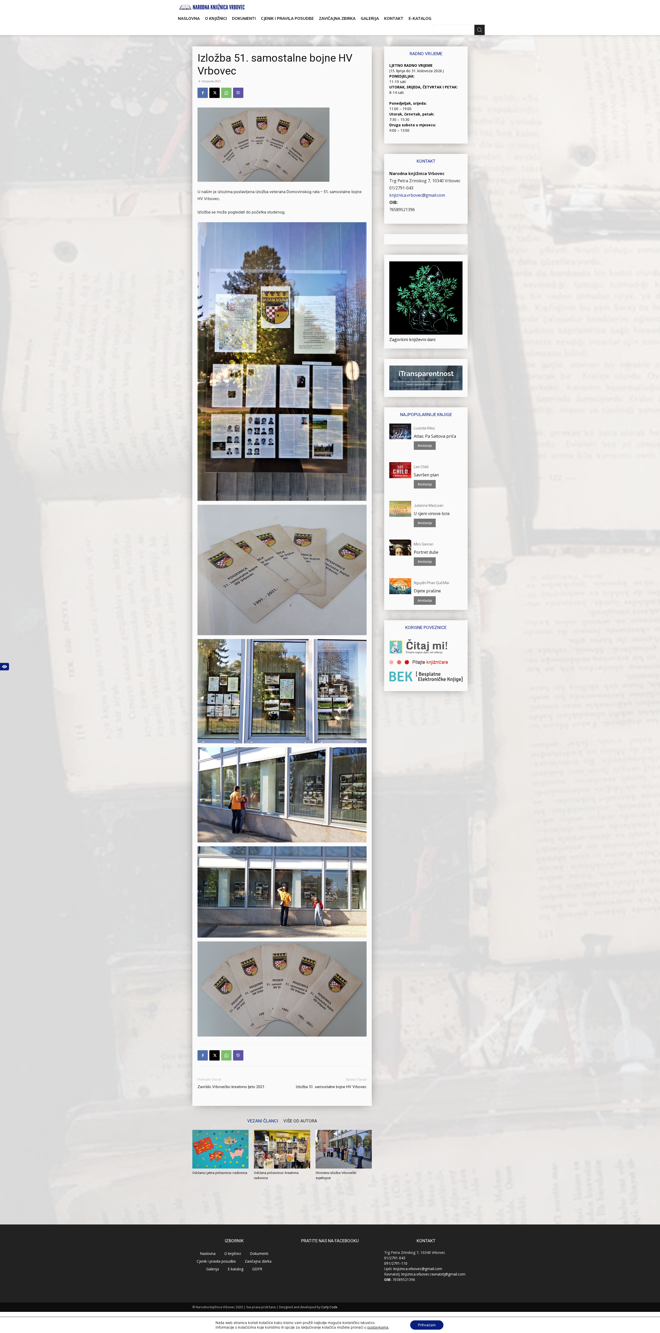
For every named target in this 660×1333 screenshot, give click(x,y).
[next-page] (204, 1188)
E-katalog (420, 18)
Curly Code (329, 1307)
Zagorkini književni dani (412, 339)
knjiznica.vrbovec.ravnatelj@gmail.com (433, 1274)
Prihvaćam (427, 1325)
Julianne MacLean (428, 505)
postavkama (377, 1327)
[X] (214, 93)
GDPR (257, 1268)
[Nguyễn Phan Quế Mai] (400, 586)
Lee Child (421, 467)
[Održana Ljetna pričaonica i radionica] (220, 1149)
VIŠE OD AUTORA (300, 1120)
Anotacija (425, 446)
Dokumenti (244, 18)
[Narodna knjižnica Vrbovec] (212, 7)
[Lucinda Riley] (400, 432)
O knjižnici (216, 18)
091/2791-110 (395, 1263)
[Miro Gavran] (400, 548)
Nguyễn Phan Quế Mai (431, 583)
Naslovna (189, 18)
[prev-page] (195, 1188)
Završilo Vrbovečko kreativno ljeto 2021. (231, 1086)
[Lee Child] (400, 470)
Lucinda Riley (424, 428)
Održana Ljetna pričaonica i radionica (219, 1173)
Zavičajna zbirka (337, 18)
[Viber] (238, 93)
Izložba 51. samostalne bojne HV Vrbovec (331, 1086)
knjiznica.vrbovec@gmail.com (417, 195)
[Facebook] (202, 93)
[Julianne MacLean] (400, 509)
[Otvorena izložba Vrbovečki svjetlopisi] (344, 1149)
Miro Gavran (423, 544)
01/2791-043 (401, 188)
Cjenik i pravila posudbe (287, 18)
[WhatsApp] (226, 93)
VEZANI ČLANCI (262, 1120)
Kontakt (393, 18)
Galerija (370, 18)
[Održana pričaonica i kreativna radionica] (282, 1149)
